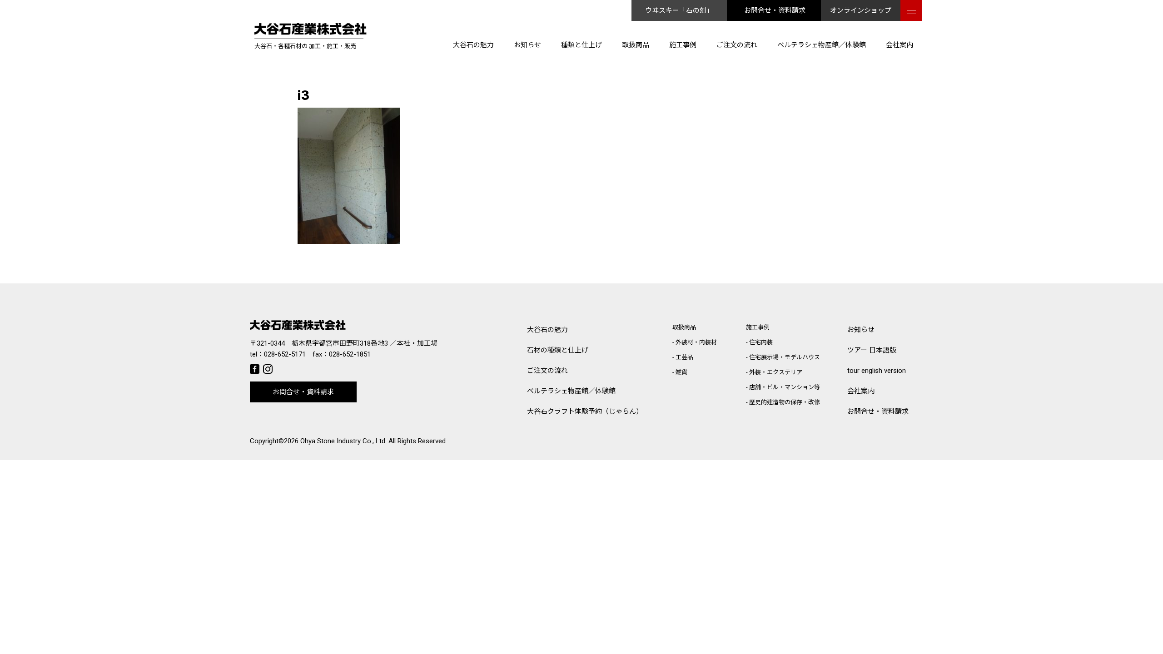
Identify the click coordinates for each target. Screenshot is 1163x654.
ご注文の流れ (736, 45)
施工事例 (682, 45)
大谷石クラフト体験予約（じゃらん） (585, 411)
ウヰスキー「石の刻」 (679, 10)
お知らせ (527, 45)
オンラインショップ (860, 10)
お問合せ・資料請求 (774, 10)
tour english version (876, 371)
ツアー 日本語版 (871, 350)
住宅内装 (761, 342)
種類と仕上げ (581, 45)
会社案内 (899, 45)
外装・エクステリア (775, 372)
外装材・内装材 (696, 342)
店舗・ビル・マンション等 (784, 387)
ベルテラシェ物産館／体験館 (821, 45)
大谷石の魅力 (473, 45)
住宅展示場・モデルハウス (784, 357)
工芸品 (684, 357)
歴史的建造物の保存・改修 (784, 402)
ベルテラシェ (571, 391)
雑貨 (681, 372)
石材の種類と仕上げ (557, 350)
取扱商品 (635, 45)
